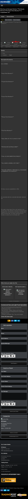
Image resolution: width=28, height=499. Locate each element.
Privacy (15, 488)
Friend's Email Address (6, 386)
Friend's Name (4, 381)
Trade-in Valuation (16, 19)
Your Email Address (5, 376)
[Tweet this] (15, 321)
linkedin (8, 490)
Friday (2, 467)
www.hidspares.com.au (8, 450)
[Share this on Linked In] (18, 321)
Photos (2, 19)
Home (2, 16)
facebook (1, 490)
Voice (2, 449)
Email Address (4, 338)
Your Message (4, 391)
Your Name (3, 371)
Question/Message (5, 343)
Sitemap (22, 488)
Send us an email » (14, 432)
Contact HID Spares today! (7, 316)
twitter (5, 490)
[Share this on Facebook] (12, 321)
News (18, 488)
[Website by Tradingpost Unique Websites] (14, 494)
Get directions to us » (14, 436)
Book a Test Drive (8, 19)
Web (2, 450)
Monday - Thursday (5, 465)
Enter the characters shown (7, 353)
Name (2, 328)
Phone (2, 333)
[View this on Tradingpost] (9, 321)
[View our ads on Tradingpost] (8, 480)
